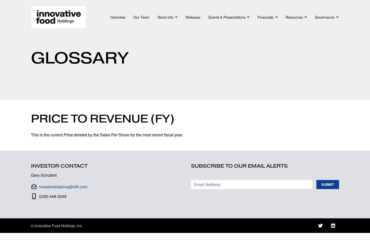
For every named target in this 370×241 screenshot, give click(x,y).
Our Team (141, 17)
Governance (325, 17)
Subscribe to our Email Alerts (239, 166)
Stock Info (165, 17)
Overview (117, 17)
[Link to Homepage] (59, 17)
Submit (327, 184)
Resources (294, 17)
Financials (265, 17)
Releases (193, 17)
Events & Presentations (226, 17)
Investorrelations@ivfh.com (63, 187)
